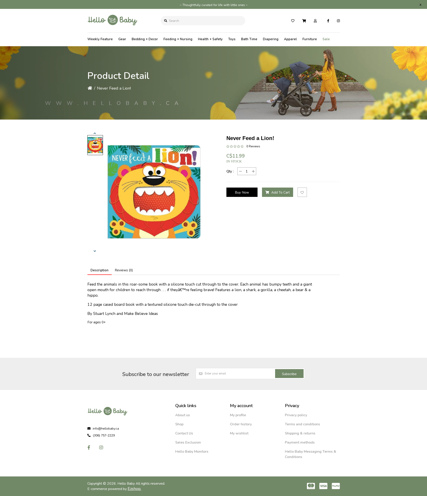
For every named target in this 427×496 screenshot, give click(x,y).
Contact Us (184, 433)
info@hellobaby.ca (106, 428)
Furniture (309, 39)
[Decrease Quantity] (240, 171)
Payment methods (300, 442)
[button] (95, 145)
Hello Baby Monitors (191, 451)
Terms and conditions (302, 424)
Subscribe (289, 374)
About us (182, 415)
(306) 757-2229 (104, 435)
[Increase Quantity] (253, 171)
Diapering (270, 39)
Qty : (230, 171)
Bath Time (249, 39)
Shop (179, 424)
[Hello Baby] (112, 28)
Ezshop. (134, 488)
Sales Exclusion (188, 442)
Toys (232, 39)
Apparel (290, 39)
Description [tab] (100, 270)
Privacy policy (296, 415)
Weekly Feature (100, 39)
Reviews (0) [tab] (124, 270)
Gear (122, 39)
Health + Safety (210, 39)
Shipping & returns (300, 433)
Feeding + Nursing (177, 39)
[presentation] (95, 133)
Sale (326, 39)
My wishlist (239, 433)
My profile (238, 415)
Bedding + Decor (145, 39)
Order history (241, 424)
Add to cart (280, 192)
